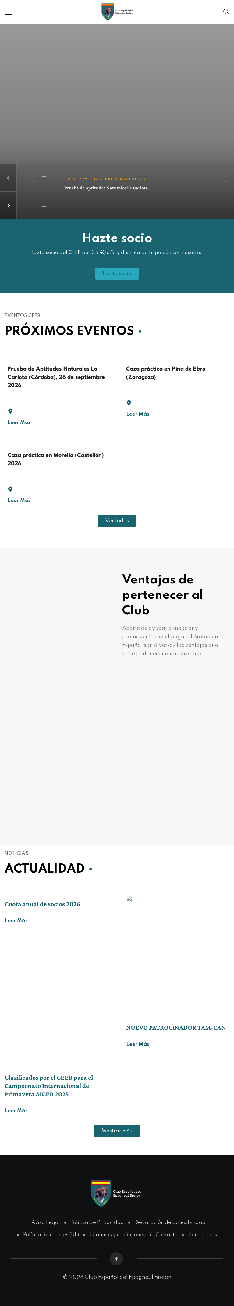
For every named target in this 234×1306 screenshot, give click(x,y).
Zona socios (202, 1234)
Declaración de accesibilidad (170, 1222)
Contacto (167, 1234)
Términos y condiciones (117, 1234)
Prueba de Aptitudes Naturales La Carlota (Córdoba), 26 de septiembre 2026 (56, 377)
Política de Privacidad (97, 1222)
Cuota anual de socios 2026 (42, 904)
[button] (117, 521)
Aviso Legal (45, 1222)
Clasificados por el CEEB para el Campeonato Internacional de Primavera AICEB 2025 (49, 1086)
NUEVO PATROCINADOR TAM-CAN (176, 1027)
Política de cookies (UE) (51, 1234)
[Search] (226, 12)
